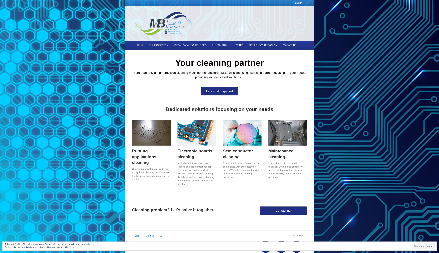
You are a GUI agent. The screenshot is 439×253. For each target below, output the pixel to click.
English (298, 3)
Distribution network (262, 45)
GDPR (162, 236)
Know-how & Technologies (190, 45)
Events (239, 45)
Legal (137, 236)
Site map (150, 236)
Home (140, 45)
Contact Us (289, 45)
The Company (219, 45)
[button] (219, 91)
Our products (157, 45)
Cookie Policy (67, 247)
